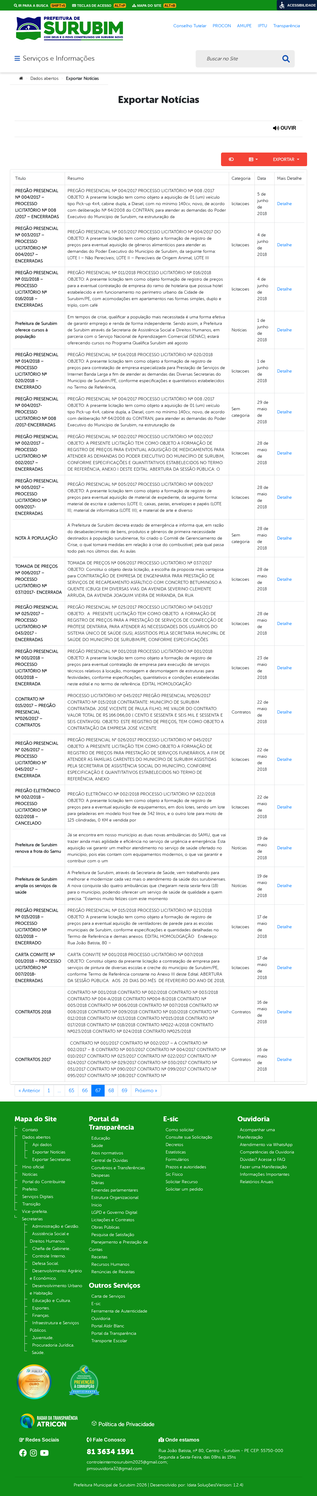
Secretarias (32, 1219)
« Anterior (29, 1090)
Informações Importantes (264, 1174)
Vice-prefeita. (35, 1211)
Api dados (42, 1144)
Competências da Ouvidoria (267, 1152)
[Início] (21, 78)
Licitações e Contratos (112, 1220)
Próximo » (146, 1090)
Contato (30, 1129)
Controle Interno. (49, 1256)
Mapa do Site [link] (155, 5)
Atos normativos (107, 1153)
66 (85, 1090)
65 (71, 1090)
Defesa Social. (45, 1263)
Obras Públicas (105, 1227)
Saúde (97, 1145)
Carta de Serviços (108, 1296)
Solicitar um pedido (184, 1189)
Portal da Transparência (113, 1333)
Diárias (97, 1182)
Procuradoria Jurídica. (53, 1345)
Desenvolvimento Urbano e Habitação (56, 1289)
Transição (31, 1204)
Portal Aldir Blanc (107, 1326)
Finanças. (41, 1315)
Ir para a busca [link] (41, 5)
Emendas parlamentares (114, 1190)
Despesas (100, 1175)
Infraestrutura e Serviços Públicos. (54, 1327)
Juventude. (43, 1337)
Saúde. (38, 1352)
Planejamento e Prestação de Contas (118, 1246)
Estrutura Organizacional (114, 1197)
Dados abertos (44, 78)
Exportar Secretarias (51, 1159)
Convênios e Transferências (118, 1168)
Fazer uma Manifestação (263, 1167)
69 (124, 1090)
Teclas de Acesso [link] (100, 5)
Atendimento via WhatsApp (266, 1144)
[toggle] (231, 159)
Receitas (99, 1257)
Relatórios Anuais (256, 1181)
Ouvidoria (100, 1318)
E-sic (96, 1303)
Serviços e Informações (58, 58)
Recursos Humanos (110, 1264)
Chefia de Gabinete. (51, 1248)
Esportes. (41, 1308)
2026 (141, 1485)
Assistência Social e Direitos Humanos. (49, 1237)
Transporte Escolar (109, 1341)
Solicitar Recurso (182, 1181)
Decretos (174, 1144)
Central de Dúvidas (109, 1160)
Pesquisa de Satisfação (112, 1234)
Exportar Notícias (49, 1152)
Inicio (96, 1205)
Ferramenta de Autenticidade (119, 1311)
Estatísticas (176, 1152)
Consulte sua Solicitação (189, 1137)
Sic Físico (174, 1174)
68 (111, 1090)
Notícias (29, 1174)
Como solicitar (180, 1129)
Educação (100, 1138)
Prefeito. (30, 1189)
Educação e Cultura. (51, 1300)
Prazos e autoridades (186, 1167)
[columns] (253, 159)
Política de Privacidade (125, 1424)
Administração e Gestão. (55, 1226)
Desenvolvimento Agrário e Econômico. (56, 1275)
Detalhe (284, 203)
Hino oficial (33, 1167)
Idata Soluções (201, 1485)
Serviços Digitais (37, 1196)
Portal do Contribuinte (43, 1181)
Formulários (177, 1159)
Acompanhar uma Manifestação (256, 1133)
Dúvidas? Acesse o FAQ (262, 1159)
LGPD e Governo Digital (114, 1212)
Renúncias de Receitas (113, 1272)
